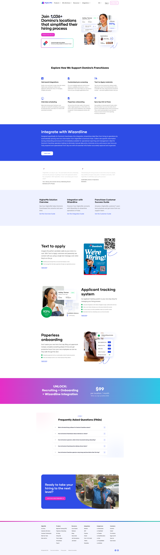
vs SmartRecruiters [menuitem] (101, 535)
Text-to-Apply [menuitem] (59, 538)
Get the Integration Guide (75, 214)
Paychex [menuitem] (86, 533)
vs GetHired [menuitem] (99, 543)
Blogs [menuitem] (73, 533)
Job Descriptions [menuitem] (75, 538)
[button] (80, 427)
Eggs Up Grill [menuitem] (113, 535)
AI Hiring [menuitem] (58, 533)
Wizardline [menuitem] (86, 543)
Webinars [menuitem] (74, 531)
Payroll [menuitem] (57, 543)
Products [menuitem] (56, 3)
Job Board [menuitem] (74, 540)
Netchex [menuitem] (86, 528)
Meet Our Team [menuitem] (44, 535)
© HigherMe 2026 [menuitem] (44, 550)
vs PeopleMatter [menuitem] (100, 540)
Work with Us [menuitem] (44, 538)
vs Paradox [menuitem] (99, 533)
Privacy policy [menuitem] (63, 550)
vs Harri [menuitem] (98, 538)
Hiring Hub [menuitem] (58, 535)
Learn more (47, 153)
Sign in (107, 3)
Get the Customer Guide (103, 214)
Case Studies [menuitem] (75, 528)
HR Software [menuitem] (59, 540)
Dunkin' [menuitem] (111, 531)
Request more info (47, 34)
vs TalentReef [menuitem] (100, 531)
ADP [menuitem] (85, 531)
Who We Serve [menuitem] (66, 3)
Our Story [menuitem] (43, 528)
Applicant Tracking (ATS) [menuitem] (61, 528)
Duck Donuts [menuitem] (113, 540)
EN (99, 3)
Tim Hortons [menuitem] (112, 533)
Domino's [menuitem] (112, 528)
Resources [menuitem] (76, 3)
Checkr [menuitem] (85, 535)
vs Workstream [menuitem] (100, 528)
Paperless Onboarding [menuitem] (61, 531)
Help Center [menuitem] (74, 535)
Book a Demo (114, 2)
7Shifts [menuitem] (85, 540)
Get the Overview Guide (47, 214)
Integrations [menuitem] (85, 3)
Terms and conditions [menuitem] (54, 550)
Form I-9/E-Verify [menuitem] (88, 538)
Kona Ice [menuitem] (112, 538)
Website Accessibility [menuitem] (72, 550)
